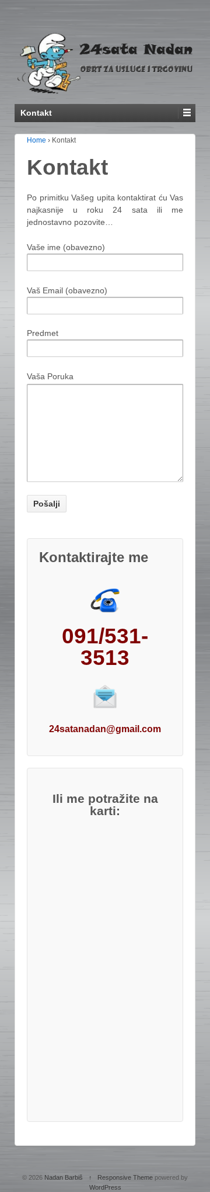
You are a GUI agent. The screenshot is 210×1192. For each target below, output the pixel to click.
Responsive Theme (125, 1177)
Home (36, 140)
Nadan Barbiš (64, 1177)
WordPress (105, 1187)
